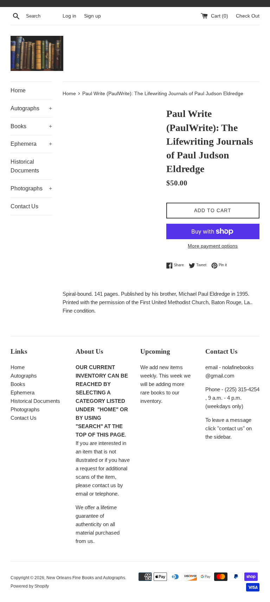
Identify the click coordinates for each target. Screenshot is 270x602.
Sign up (92, 16)
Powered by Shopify (30, 586)
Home (18, 90)
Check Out (247, 16)
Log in (69, 16)
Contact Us (24, 206)
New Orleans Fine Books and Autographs (85, 577)
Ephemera (31, 144)
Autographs (31, 108)
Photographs (31, 188)
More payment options (213, 246)
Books (31, 126)
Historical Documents (25, 166)
